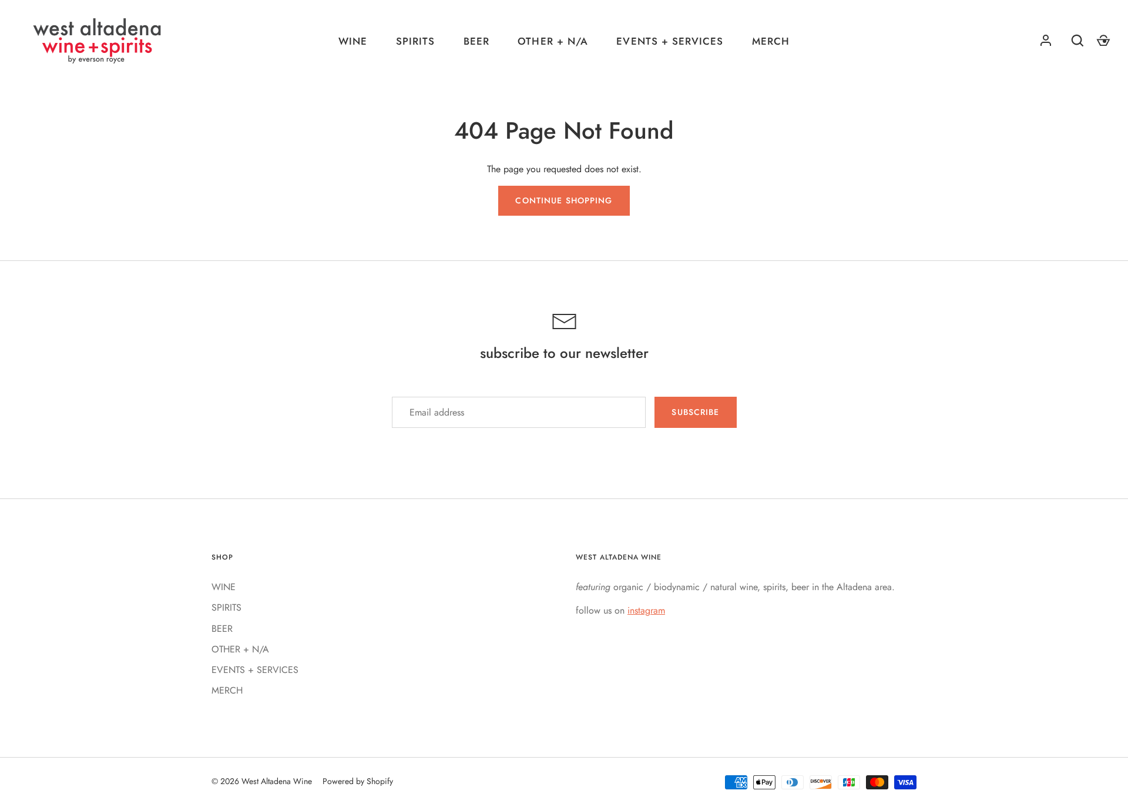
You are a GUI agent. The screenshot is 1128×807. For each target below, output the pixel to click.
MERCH (771, 41)
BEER (476, 41)
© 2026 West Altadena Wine (262, 781)
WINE (352, 41)
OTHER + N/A (553, 41)
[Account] (1046, 40)
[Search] (1077, 40)
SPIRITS (415, 41)
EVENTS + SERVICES (669, 41)
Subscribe (695, 412)
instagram (646, 610)
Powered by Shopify (358, 781)
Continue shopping (563, 200)
